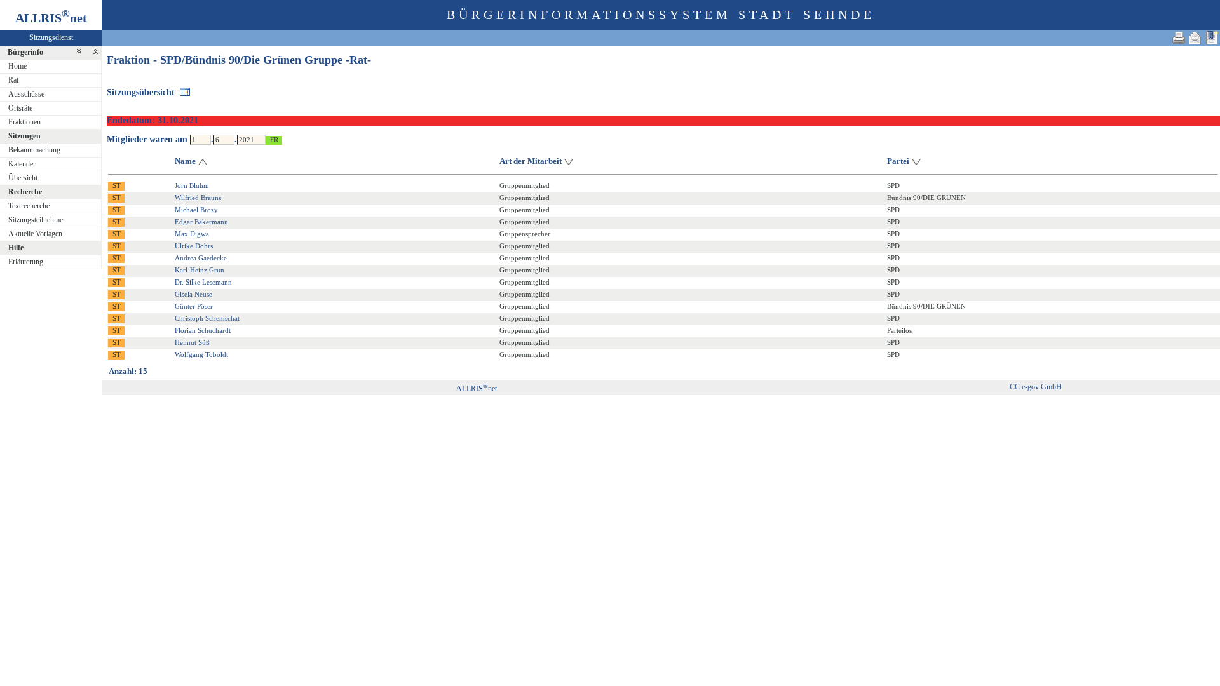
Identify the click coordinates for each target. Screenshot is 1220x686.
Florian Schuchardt (203, 330)
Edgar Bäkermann (201, 221)
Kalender (22, 163)
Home (17, 66)
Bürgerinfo (25, 52)
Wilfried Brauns (198, 197)
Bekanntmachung (34, 149)
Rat (13, 80)
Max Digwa (192, 234)
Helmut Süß (192, 342)
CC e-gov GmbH (1036, 386)
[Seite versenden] (1195, 37)
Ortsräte (20, 108)
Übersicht (22, 177)
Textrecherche (29, 205)
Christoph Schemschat (207, 318)
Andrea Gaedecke (201, 258)
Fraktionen (24, 122)
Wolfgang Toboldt (201, 354)
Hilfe (16, 247)
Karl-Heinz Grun (199, 270)
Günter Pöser (194, 306)
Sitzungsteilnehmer (36, 219)
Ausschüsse (26, 94)
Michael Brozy (196, 209)
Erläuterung (25, 261)
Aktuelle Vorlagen (35, 233)
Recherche (25, 191)
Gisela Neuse (193, 294)
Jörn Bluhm (192, 185)
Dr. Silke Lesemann (203, 282)
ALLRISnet (476, 388)
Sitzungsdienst (51, 37)
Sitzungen (24, 135)
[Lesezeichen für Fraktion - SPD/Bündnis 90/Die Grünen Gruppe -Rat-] (1211, 37)
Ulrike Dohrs (194, 246)
